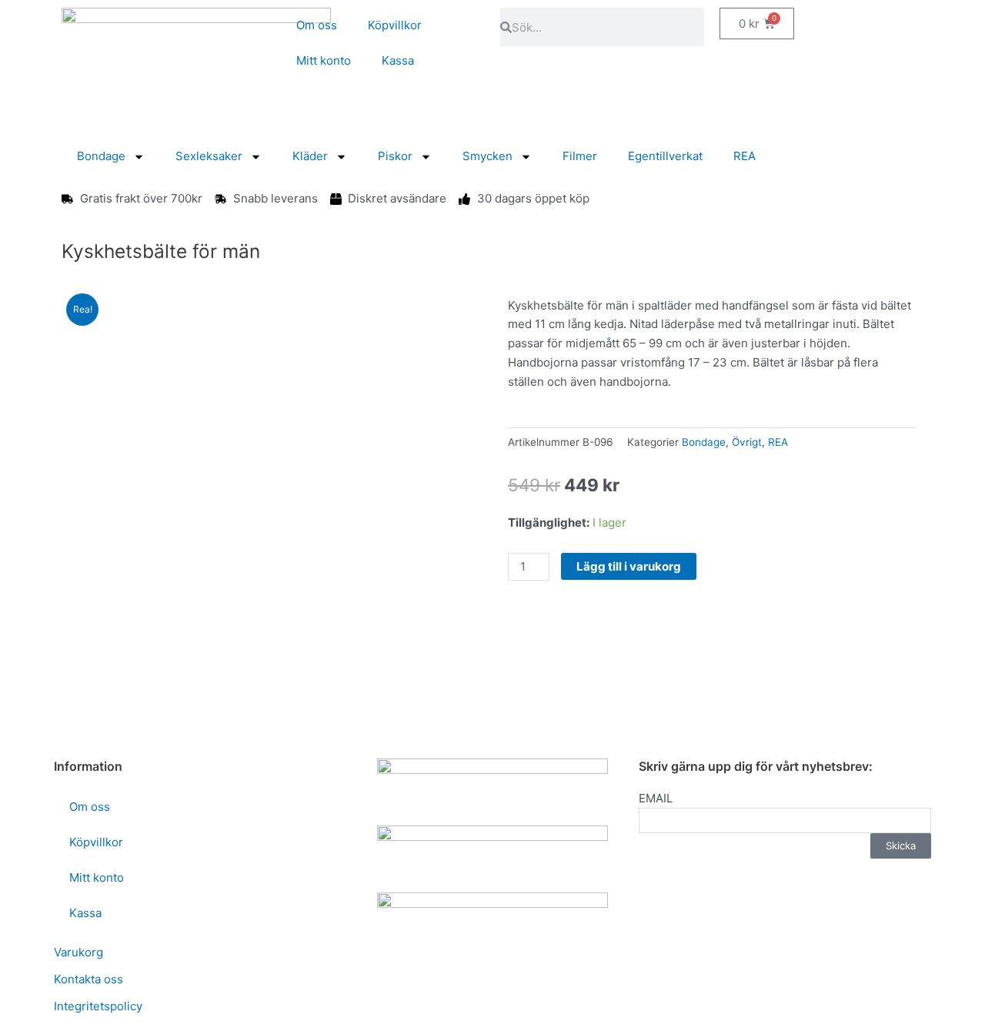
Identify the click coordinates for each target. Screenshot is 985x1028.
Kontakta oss (88, 979)
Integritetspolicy (98, 1006)
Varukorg (78, 952)
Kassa (398, 60)
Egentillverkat (665, 156)
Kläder (310, 156)
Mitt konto (323, 60)
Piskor (395, 156)
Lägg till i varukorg (628, 566)
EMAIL (656, 798)
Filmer (580, 156)
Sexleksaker (208, 156)
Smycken (487, 156)
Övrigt (747, 442)
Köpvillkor (395, 25)
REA (744, 156)
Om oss (316, 25)
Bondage (101, 156)
